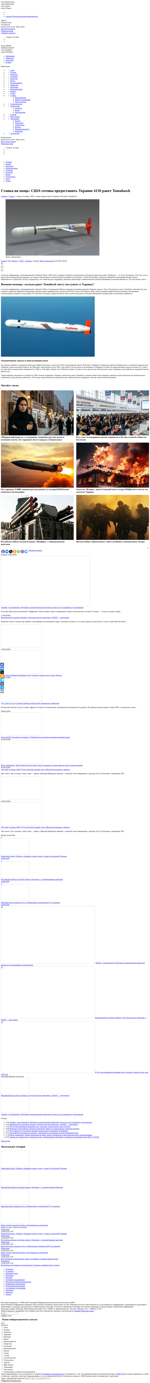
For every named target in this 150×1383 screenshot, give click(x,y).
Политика (10, 60)
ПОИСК (8, 50)
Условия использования (15, 1280)
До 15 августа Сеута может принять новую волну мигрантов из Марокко (30, 703)
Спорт (12, 93)
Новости (4, 1325)
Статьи (13, 96)
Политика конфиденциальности (18, 1282)
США (21, 261)
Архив (8, 1294)
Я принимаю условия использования (19, 1372)
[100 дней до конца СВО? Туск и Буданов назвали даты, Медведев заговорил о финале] (21, 799)
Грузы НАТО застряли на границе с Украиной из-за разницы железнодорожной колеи (35, 737)
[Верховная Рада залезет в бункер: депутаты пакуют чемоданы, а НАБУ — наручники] (21, 647)
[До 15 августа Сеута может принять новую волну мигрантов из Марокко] (21, 701)
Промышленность (22, 129)
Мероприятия (20, 98)
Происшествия (16, 89)
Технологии (15, 106)
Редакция (9, 1269)
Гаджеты (18, 108)
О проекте (10, 1271)
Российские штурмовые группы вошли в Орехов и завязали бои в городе (30, 1265)
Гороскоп (14, 75)
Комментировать (35, 550)
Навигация (10, 2)
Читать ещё (5, 1141)
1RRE (119, 1374)
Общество (10, 58)
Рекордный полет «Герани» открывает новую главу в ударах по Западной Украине (34, 1168)
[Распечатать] (2, 271)
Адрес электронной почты (12, 1378)
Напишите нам (12, 1273)
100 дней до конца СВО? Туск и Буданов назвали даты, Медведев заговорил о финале (35, 770)
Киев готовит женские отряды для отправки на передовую (24, 1225)
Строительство (16, 104)
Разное (13, 91)
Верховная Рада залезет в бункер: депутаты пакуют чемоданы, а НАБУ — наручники (35, 618)
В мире (8, 62)
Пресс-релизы (20, 102)
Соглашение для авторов (15, 1288)
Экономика (10, 56)
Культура (13, 79)
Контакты (9, 1275)
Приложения (20, 112)
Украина (28, 261)
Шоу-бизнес (15, 117)
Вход (3, 29)
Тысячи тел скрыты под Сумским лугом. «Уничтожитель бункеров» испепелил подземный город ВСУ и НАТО (54, 1137)
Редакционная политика (15, 1286)
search (4, 1316)
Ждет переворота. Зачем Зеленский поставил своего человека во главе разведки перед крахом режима (42, 765)
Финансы (19, 131)
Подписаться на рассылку (11, 1381)
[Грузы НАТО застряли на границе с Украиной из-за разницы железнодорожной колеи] (21, 735)
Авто (12, 70)
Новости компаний (22, 100)
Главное (9, 162)
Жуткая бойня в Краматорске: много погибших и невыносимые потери (29, 1259)
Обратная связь (7, 31)
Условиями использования (52, 1374)
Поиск (7, 6)
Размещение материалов (15, 1284)
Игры (17, 110)
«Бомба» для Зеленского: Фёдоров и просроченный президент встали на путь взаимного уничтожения (42, 607)
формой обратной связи (84, 1311)
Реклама (9, 1278)
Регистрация (10, 29)
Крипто (18, 127)
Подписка (10, 1290)
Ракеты (15, 261)
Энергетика (19, 125)
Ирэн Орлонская (46, 261)
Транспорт (19, 123)
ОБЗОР (8, 46)
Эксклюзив (14, 133)
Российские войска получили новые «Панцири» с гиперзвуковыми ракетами (32, 1187)
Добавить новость (8, 33)
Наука (12, 81)
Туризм (13, 115)
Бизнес (18, 121)
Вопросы (9, 1292)
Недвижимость (16, 83)
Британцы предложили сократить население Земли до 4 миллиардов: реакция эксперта (44, 1129)
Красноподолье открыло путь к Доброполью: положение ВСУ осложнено (30, 1206)
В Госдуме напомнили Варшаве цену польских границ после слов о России (31, 675)
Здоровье (14, 77)
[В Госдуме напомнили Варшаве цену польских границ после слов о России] (21, 673)
